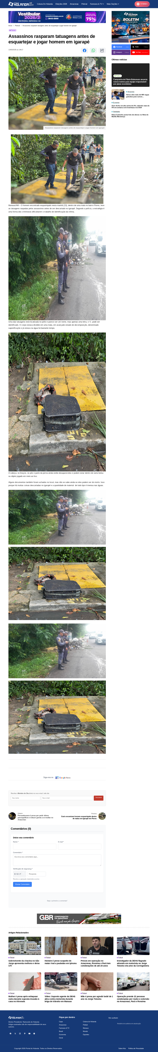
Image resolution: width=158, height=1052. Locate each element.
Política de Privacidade (136, 1048)
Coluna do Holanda (89, 1021)
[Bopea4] (21, 4)
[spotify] (34, 1034)
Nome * (16, 842)
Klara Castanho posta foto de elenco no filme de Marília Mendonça (130, 116)
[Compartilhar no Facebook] (84, 50)
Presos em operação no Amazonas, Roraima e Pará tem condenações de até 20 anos (96, 963)
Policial (17, 26)
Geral (61, 1038)
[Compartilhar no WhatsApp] (93, 50)
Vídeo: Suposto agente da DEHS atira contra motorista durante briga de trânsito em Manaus (60, 999)
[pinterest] (25, 1034)
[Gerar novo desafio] (23, 874)
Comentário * (18, 852)
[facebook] (10, 1034)
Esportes (86, 1034)
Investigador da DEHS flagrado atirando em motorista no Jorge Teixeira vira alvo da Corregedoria (133, 963)
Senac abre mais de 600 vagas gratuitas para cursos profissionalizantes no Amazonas (137, 96)
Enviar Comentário (22, 884)
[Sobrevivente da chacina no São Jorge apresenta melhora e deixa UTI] (24, 946)
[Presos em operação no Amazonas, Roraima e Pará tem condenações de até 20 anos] (97, 946)
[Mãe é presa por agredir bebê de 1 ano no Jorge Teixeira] (97, 981)
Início (10, 26)
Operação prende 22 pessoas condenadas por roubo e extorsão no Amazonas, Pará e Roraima (133, 999)
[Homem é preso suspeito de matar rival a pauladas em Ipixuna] (61, 946)
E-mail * (61, 842)
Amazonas (62, 1025)
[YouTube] (29, 1034)
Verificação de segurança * (23, 869)
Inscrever (99, 797)
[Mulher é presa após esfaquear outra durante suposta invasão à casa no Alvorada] (24, 981)
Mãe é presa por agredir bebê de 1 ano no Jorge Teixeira (97, 997)
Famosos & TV (64, 1028)
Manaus (85, 1028)
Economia (62, 1034)
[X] (15, 1034)
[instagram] (20, 1034)
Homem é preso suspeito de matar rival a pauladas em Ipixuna (61, 962)
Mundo (85, 1031)
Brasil (61, 1031)
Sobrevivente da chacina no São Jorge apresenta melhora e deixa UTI (24, 963)
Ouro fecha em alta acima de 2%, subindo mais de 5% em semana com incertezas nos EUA (130, 107)
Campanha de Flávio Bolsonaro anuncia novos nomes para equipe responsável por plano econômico (130, 81)
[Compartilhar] (102, 50)
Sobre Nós (122, 1048)
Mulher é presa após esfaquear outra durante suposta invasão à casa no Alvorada (23, 999)
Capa (61, 1021)
